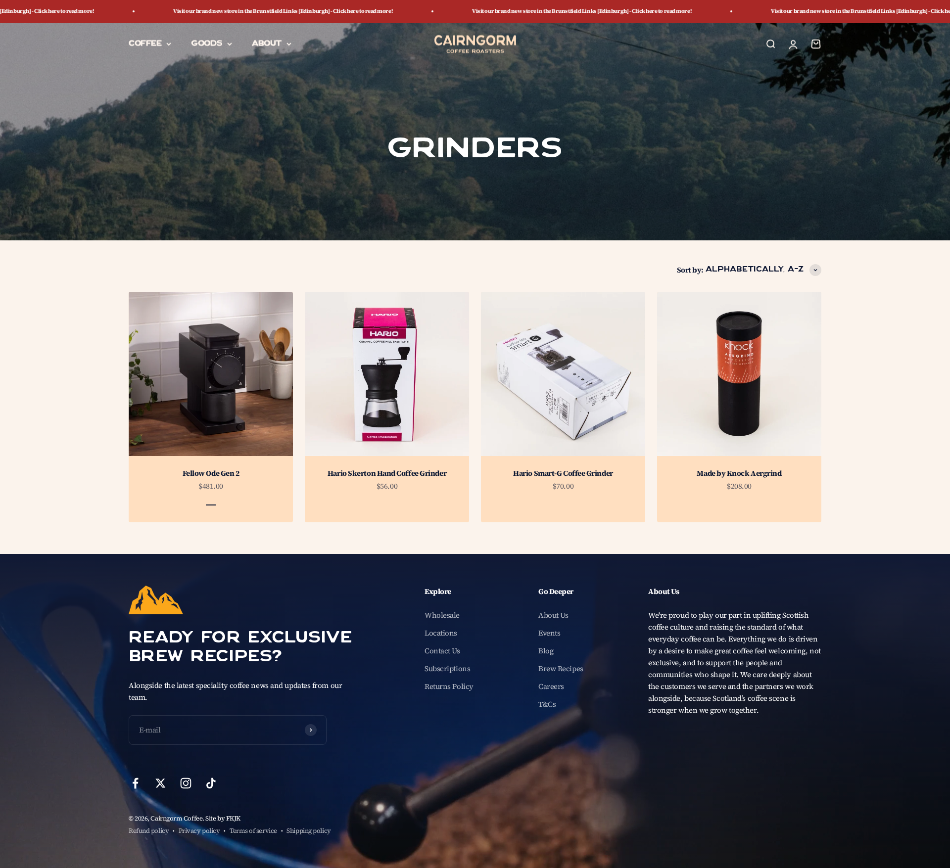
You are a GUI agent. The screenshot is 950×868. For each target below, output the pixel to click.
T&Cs (547, 704)
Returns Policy (449, 686)
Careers (551, 686)
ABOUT (267, 43)
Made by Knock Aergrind (739, 473)
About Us (553, 615)
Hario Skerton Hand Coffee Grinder (387, 473)
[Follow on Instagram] (185, 783)
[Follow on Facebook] (135, 783)
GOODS (206, 43)
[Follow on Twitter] (160, 783)
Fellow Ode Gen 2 (211, 473)
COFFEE (145, 43)
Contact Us (442, 650)
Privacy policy (199, 830)
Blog (545, 650)
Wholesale (442, 615)
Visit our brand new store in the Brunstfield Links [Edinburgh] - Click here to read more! (189, 11)
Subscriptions (447, 668)
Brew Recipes (560, 668)
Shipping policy (308, 830)
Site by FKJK (222, 818)
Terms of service (253, 830)
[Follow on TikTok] (211, 783)
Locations (441, 633)
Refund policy (149, 830)
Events (549, 633)
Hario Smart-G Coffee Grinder (563, 473)
